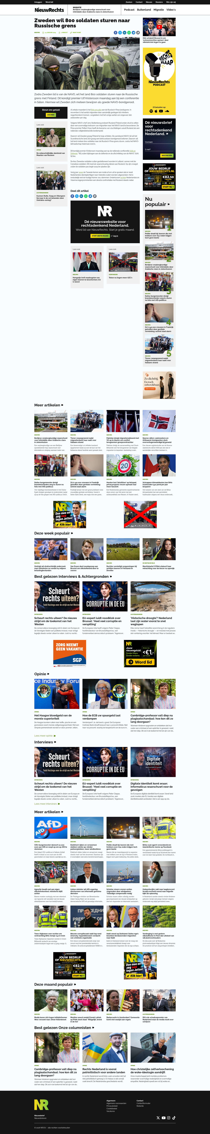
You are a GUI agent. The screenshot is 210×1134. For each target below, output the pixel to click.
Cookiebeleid (112, 1109)
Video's (171, 9)
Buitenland (144, 9)
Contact (139, 2)
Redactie (140, 1106)
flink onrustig (96, 110)
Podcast (129, 9)
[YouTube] (161, 111)
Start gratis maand (100, 236)
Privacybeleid (112, 1106)
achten (123, 178)
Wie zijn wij (171, 2)
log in (115, 236)
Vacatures (111, 1111)
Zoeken (129, 2)
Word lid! (49, 2)
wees (81, 172)
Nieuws (149, 2)
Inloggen (38, 2)
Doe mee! (50, 115)
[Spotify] (151, 111)
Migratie (159, 9)
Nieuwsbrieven (40, 1118)
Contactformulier (143, 1103)
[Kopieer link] (138, 32)
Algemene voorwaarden (116, 1103)
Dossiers (159, 2)
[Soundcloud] (167, 111)
